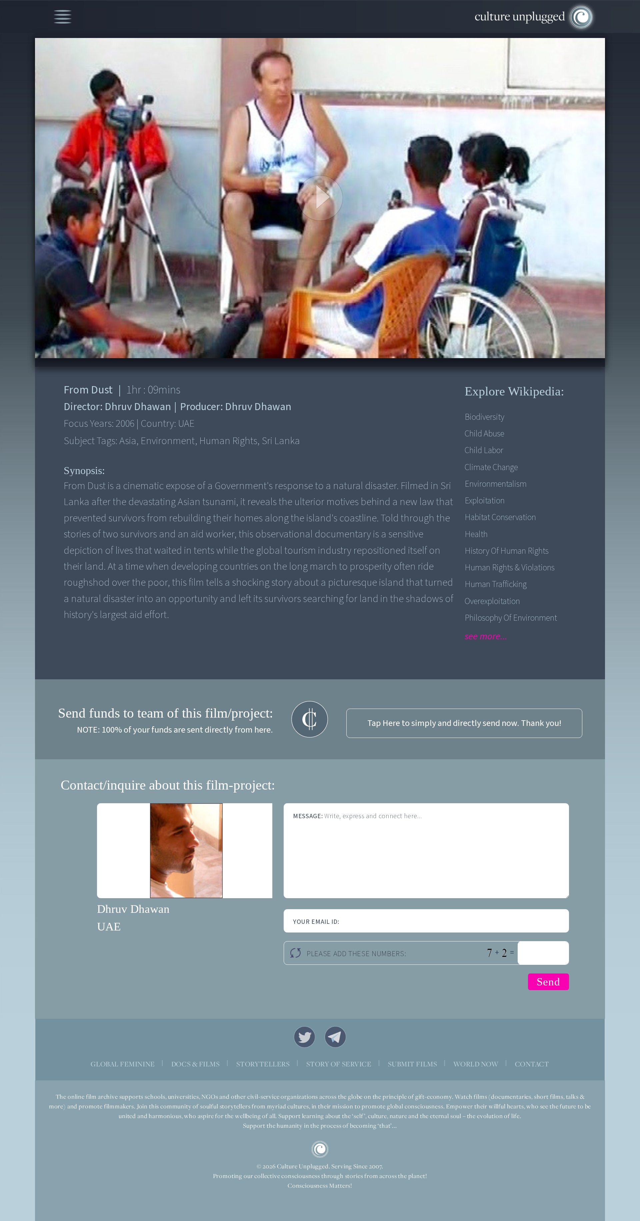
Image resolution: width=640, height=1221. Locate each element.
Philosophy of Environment (511, 618)
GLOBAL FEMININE (123, 1064)
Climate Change (491, 467)
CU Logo (319, 1149)
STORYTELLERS (263, 1064)
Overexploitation (492, 601)
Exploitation (485, 500)
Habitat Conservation (500, 517)
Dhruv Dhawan (133, 909)
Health (476, 534)
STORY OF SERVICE (339, 1064)
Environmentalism (496, 484)
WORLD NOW (475, 1064)
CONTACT (532, 1064)
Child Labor (484, 450)
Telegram (336, 1037)
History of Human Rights (507, 551)
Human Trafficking (496, 584)
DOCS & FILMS (195, 1064)
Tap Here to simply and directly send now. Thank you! (464, 723)
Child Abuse (484, 433)
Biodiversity (484, 417)
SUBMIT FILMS (412, 1064)
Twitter (305, 1037)
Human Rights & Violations (510, 567)
